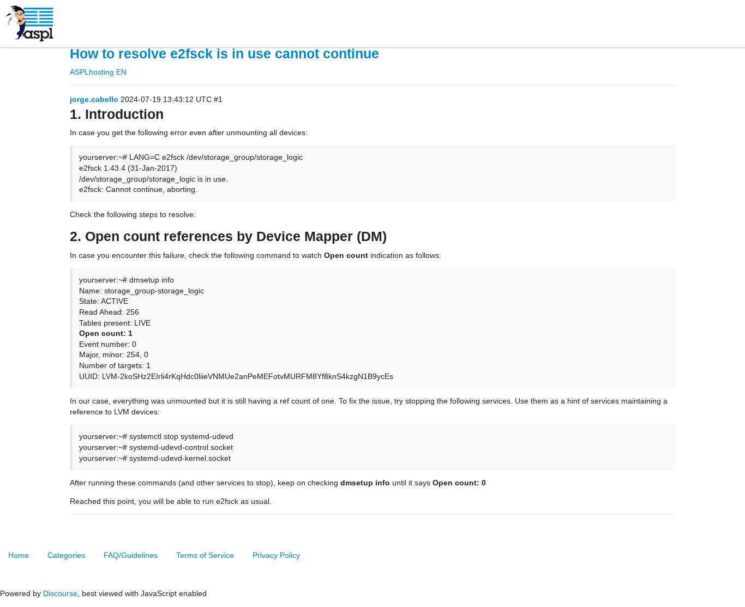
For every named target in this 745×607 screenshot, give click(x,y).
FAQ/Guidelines (131, 555)
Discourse (60, 593)
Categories (66, 555)
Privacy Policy (276, 555)
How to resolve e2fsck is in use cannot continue (224, 53)
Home (18, 555)
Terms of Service (205, 555)
